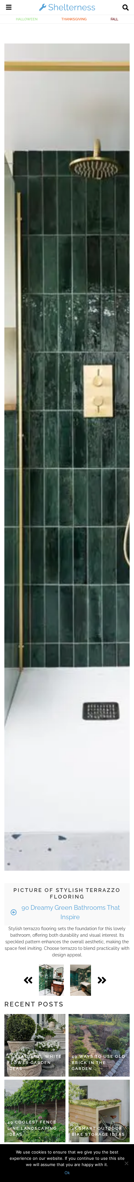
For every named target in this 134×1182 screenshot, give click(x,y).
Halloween (26, 19)
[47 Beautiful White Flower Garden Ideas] (34, 1045)
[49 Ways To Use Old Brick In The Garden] (99, 1045)
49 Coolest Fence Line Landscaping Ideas (32, 1128)
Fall (114, 19)
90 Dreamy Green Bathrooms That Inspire (70, 912)
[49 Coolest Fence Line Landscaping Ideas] (34, 1111)
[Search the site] (125, 8)
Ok (67, 1172)
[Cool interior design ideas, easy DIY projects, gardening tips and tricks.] (67, 10)
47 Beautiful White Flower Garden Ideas (34, 1062)
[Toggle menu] (9, 8)
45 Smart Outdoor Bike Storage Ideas (98, 1131)
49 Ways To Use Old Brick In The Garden (98, 1062)
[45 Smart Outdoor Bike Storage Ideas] (99, 1111)
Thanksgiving (74, 19)
